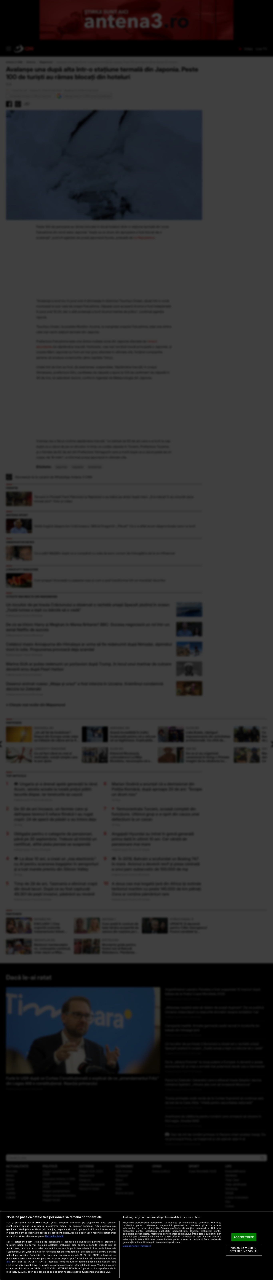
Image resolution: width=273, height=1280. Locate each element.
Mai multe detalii (54, 1236)
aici (8, 1261)
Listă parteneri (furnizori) (137, 1246)
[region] (136, 1245)
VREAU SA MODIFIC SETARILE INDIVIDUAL (244, 1250)
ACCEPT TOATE (244, 1237)
